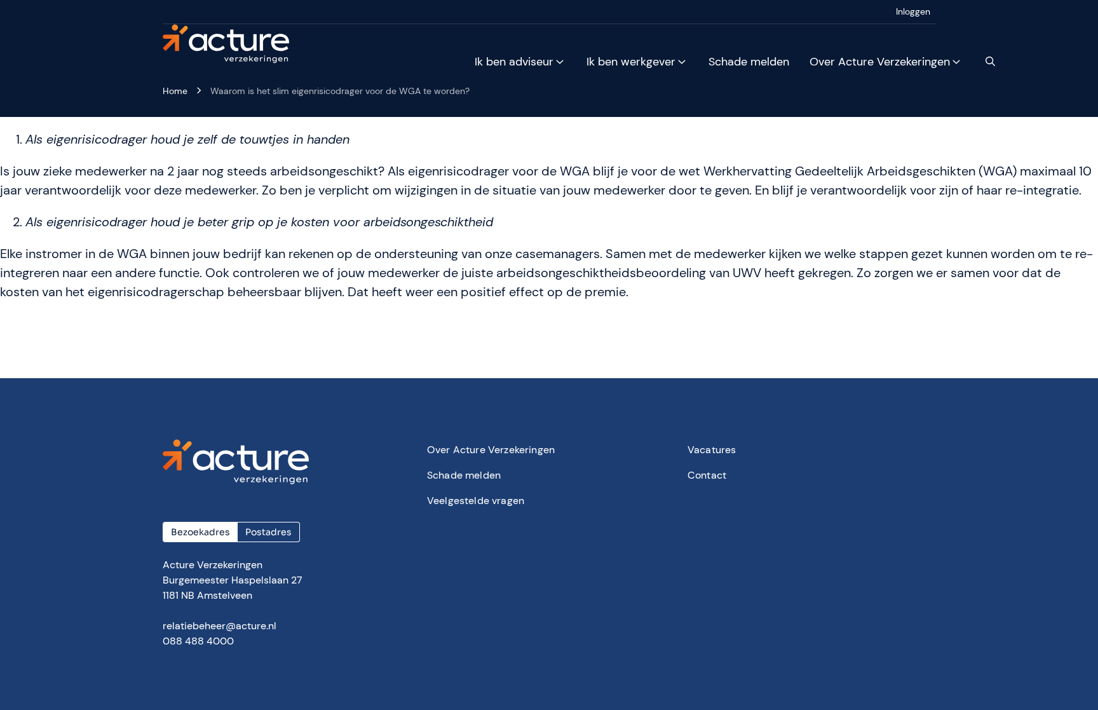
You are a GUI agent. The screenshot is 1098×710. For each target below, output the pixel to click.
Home (175, 91)
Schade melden (748, 61)
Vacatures (712, 449)
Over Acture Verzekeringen (880, 61)
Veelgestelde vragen (475, 500)
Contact (707, 475)
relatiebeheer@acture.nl (219, 625)
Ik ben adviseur (514, 61)
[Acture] (234, 44)
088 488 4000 (198, 641)
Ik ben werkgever (630, 61)
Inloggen (913, 11)
